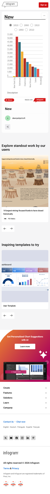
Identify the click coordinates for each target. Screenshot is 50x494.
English (6, 427)
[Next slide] (11, 228)
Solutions (7, 397)
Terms (6, 468)
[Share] (7, 126)
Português (21, 427)
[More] (44, 15)
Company (7, 407)
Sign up (43, 5)
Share (10, 100)
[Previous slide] (5, 228)
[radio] (14, 25)
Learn (6, 402)
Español (29, 427)
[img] (14, 76)
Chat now (20, 421)
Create (6, 388)
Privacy (15, 468)
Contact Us (8, 421)
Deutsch (13, 427)
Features (7, 392)
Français (36, 427)
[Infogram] (10, 5)
